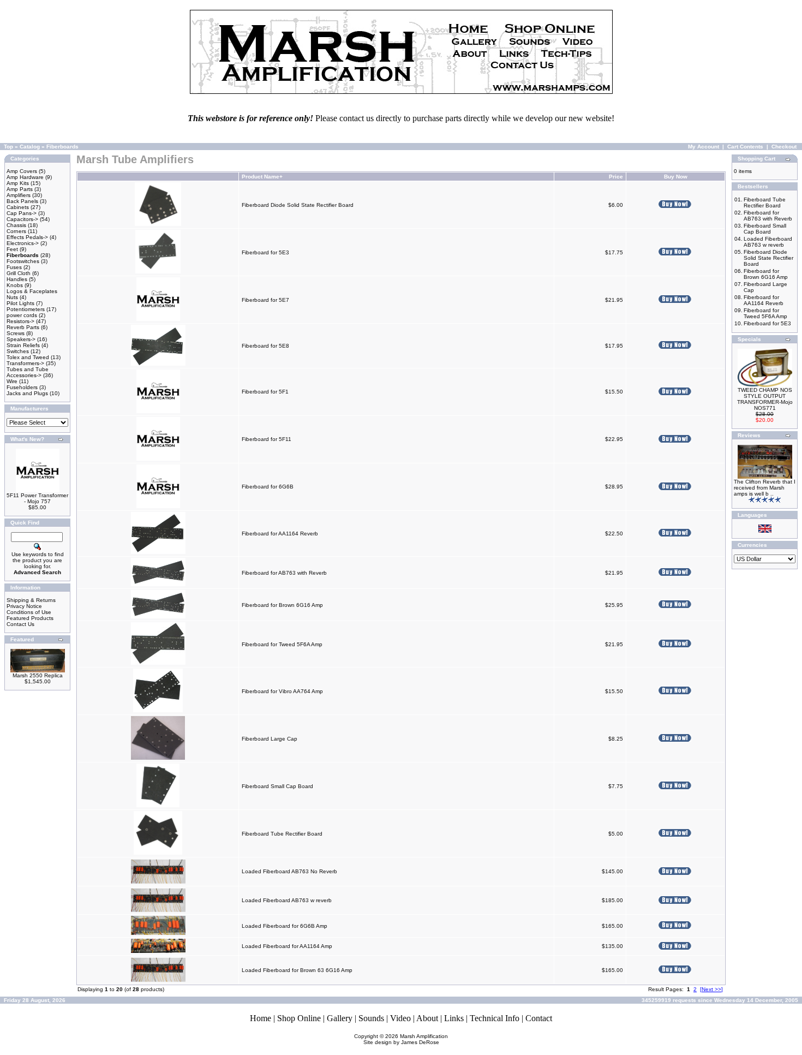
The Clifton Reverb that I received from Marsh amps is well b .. (764, 488)
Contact (538, 1018)
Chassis (16, 225)
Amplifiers (19, 195)
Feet (12, 249)
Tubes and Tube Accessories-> (28, 372)
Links (454, 1018)
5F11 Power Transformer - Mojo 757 (37, 498)
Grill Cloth (19, 273)
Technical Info (494, 1018)
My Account (703, 147)
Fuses (14, 267)
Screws (16, 333)
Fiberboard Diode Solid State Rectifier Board (298, 205)
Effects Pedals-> (27, 237)
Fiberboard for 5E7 (265, 300)
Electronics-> (23, 243)
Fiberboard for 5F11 (266, 439)
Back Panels (22, 201)
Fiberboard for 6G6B (268, 487)
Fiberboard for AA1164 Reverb (280, 534)
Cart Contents (745, 147)
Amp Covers (22, 171)
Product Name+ (262, 177)
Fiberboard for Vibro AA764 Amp (282, 691)
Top (8, 147)
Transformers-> (25, 363)
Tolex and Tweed (28, 357)
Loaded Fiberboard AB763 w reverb (287, 900)
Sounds (371, 1018)
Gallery (339, 1018)
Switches (18, 351)
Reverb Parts (23, 327)
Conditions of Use (29, 612)
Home (260, 1018)
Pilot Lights (20, 303)
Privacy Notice (24, 606)
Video (400, 1018)
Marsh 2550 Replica (38, 675)
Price (616, 177)
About (427, 1018)
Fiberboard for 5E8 (265, 346)
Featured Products (30, 618)
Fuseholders (22, 387)
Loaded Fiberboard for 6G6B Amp (284, 926)
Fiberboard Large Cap (269, 739)
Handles (17, 279)
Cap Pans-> (22, 213)
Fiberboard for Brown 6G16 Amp (282, 605)
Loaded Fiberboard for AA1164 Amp (287, 946)
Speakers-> (21, 339)
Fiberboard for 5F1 (265, 392)
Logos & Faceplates (32, 291)
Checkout (784, 147)
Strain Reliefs (23, 345)
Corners (16, 231)
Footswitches (23, 261)
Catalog (30, 147)
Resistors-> (20, 321)
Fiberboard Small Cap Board (277, 786)
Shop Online (299, 1018)
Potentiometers (26, 309)
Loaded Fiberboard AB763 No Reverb (289, 871)
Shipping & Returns (31, 600)
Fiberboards (62, 147)
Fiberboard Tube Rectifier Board (282, 834)
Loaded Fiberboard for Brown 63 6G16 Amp (297, 970)
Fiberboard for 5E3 (265, 252)
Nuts (12, 297)
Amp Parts (20, 189)
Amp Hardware (25, 177)
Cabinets (18, 207)
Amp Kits (18, 183)
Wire (12, 381)
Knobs (15, 285)
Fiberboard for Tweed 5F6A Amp (282, 644)
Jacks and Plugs (27, 393)
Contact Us (20, 624)
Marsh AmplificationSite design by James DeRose (405, 1039)
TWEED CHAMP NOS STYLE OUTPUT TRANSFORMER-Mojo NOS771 (765, 399)
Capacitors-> (22, 219)
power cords (22, 315)
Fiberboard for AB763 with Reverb (284, 573)
